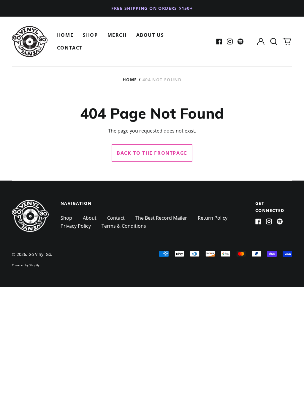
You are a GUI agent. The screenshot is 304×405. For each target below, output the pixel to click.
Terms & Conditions (124, 226)
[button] (273, 41)
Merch (117, 35)
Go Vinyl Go (39, 254)
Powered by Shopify (25, 265)
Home (65, 35)
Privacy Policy (76, 226)
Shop (90, 35)
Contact (70, 47)
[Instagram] (230, 41)
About (89, 218)
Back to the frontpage (152, 153)
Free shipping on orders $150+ (152, 8)
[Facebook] (219, 41)
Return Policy (212, 218)
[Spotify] (240, 41)
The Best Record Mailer (161, 218)
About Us (150, 35)
